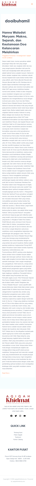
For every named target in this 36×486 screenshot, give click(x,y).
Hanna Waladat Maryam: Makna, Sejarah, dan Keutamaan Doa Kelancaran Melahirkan (14, 42)
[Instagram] (20, 416)
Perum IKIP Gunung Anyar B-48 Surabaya (18, 456)
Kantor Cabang (18, 439)
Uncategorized (21, 56)
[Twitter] (16, 416)
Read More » (6, 373)
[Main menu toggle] (32, 4)
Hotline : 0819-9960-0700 (18, 461)
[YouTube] (25, 416)
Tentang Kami (18, 432)
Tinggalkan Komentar (9, 56)
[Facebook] (11, 416)
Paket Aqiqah (18, 435)
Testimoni (18, 437)
